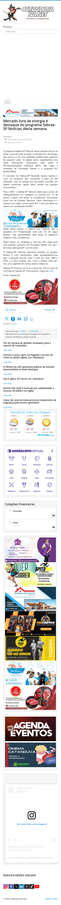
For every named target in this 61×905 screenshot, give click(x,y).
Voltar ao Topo (51, 899)
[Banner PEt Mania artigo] (30, 218)
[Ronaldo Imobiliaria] (30, 599)
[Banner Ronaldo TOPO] (30, 113)
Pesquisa (7, 27)
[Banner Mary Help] (30, 550)
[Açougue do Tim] (30, 291)
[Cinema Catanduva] (30, 755)
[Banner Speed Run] (30, 574)
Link (51, 271)
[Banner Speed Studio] (30, 648)
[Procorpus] (30, 623)
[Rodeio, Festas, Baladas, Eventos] (30, 729)
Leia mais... (8, 350)
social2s (14, 324)
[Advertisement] (30, 65)
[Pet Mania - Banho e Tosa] (30, 673)
